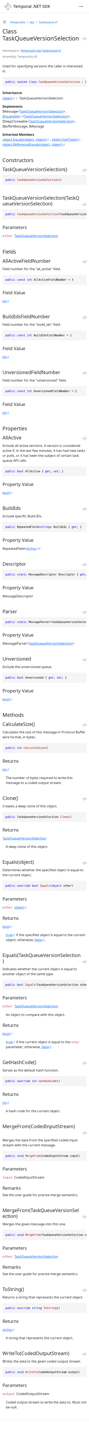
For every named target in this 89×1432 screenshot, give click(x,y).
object (7, 98)
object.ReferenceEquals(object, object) (32, 144)
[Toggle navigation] (81, 6)
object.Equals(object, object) (24, 139)
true (9, 935)
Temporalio (17, 22)
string (31, 548)
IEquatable (10, 116)
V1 (59, 51)
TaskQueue (49, 51)
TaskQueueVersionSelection (41, 111)
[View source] (85, 38)
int (4, 301)
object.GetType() (65, 139)
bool (6, 492)
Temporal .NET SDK (31, 6)
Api (32, 22)
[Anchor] (37, 159)
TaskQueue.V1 (48, 22)
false (38, 940)
